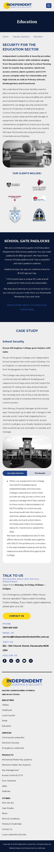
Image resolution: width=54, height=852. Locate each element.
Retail (4, 720)
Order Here (27, 309)
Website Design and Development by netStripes (27, 848)
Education (6, 726)
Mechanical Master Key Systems (17, 759)
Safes (4, 786)
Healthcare (7, 710)
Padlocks (6, 791)
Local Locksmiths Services (14, 834)
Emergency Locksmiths (13, 748)
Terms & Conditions (11, 819)
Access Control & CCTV (12, 775)
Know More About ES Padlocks (27, 305)
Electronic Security (10, 743)
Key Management (10, 770)
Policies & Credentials (11, 824)
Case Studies (8, 808)
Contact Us (16, 616)
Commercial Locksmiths (13, 737)
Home (6, 37)
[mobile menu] (48, 5)
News (4, 813)
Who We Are (8, 803)
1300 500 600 (10, 627)
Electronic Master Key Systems (16, 765)
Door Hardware (9, 781)
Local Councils (8, 715)
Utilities (5, 705)
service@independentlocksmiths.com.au (26, 637)
